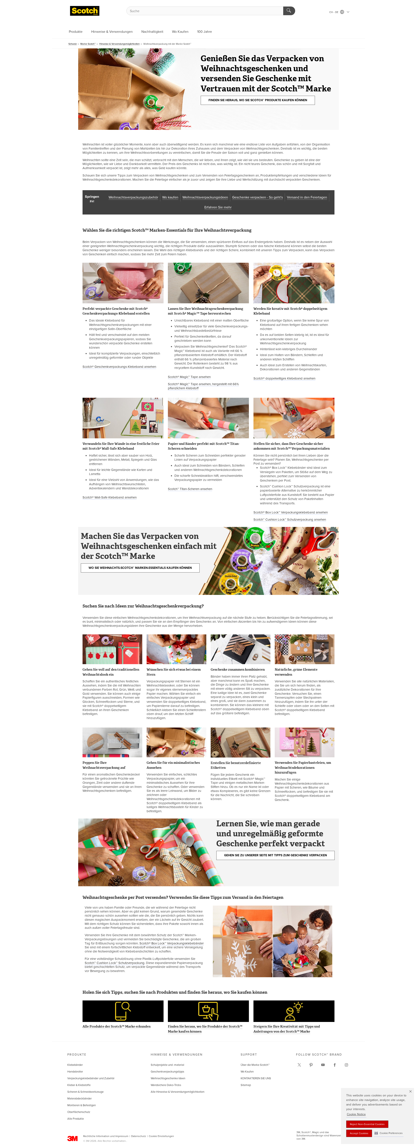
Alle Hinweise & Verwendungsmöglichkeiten (177, 1092)
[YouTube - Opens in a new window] (323, 1065)
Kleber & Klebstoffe (79, 1085)
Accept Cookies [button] (359, 1133)
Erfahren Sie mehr (218, 207)
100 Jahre (204, 32)
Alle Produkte (75, 1119)
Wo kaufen (170, 197)
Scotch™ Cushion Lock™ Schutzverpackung (114, 963)
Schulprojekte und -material (167, 1065)
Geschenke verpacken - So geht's (257, 197)
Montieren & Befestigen (81, 1105)
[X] (299, 1065)
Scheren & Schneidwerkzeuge (85, 1092)
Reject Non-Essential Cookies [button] (367, 1124)
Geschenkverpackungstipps (167, 1071)
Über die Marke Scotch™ (255, 1065)
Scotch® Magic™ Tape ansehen (189, 377)
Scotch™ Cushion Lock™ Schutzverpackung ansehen (289, 520)
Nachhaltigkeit (152, 32)
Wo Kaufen (180, 32)
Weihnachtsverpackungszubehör (133, 197)
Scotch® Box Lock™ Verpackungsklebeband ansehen (290, 512)
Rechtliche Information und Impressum (105, 1136)
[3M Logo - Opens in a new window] (85, 10)
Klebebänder (75, 1065)
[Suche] (289, 11)
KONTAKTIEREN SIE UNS (256, 1078)
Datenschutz (138, 1136)
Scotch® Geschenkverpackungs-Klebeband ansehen (119, 367)
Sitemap (246, 1085)
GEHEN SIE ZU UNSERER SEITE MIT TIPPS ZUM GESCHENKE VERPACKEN (275, 855)
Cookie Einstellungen (161, 1136)
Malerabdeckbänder (79, 1098)
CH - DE (334, 12)
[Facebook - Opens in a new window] (334, 1065)
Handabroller (75, 1071)
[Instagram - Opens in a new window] (346, 1065)
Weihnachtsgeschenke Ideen (168, 1078)
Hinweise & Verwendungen (112, 32)
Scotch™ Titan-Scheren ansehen (190, 489)
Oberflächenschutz (78, 1112)
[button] (389, 1133)
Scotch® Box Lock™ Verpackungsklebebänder (171, 943)
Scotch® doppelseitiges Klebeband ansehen (284, 378)
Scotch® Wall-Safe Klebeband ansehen (110, 497)
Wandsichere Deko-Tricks (166, 1085)
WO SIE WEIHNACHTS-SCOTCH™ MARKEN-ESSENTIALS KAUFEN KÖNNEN (140, 568)
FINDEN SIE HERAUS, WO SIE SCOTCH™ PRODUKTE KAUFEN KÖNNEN (257, 100)
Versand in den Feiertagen (307, 197)
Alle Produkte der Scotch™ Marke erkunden (117, 1026)
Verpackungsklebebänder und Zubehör (90, 1078)
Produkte (76, 32)
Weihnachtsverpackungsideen (205, 197)
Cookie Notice (356, 1114)
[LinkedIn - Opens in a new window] (311, 1065)
